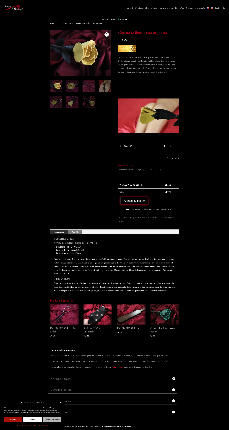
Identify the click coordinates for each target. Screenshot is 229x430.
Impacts (171, 217)
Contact (189, 8)
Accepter (13, 419)
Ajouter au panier (134, 200)
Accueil (130, 8)
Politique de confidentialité (39, 425)
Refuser (32, 419)
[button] (60, 402)
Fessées (164, 217)
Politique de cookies (22, 425)
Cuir (160, 217)
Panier (217, 8)
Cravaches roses (72, 23)
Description (59, 231)
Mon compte (200, 8)
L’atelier (154, 8)
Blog (147, 8)
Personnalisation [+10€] (140, 169)
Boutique (139, 8)
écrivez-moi (118, 366)
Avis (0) (75, 231)
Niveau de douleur (63, 242)
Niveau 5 (121, 221)
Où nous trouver (166, 8)
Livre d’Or (179, 8)
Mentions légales (110, 426)
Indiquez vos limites (52, 419)
